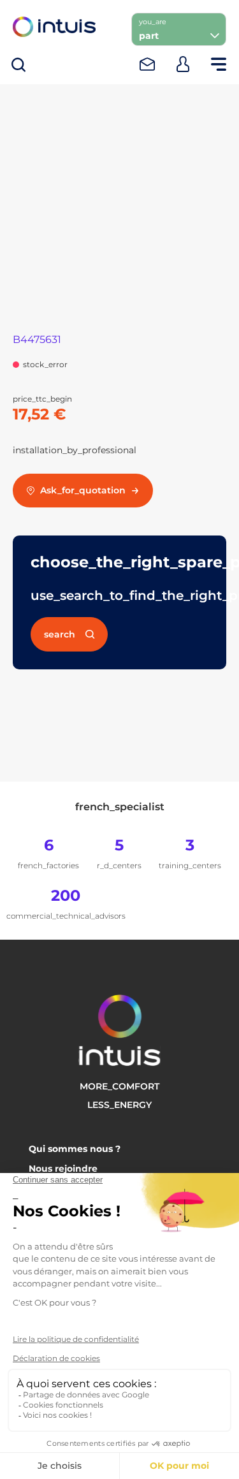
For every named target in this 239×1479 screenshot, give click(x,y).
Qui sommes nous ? (74, 1149)
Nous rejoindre (63, 1168)
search (59, 634)
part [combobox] (149, 35)
